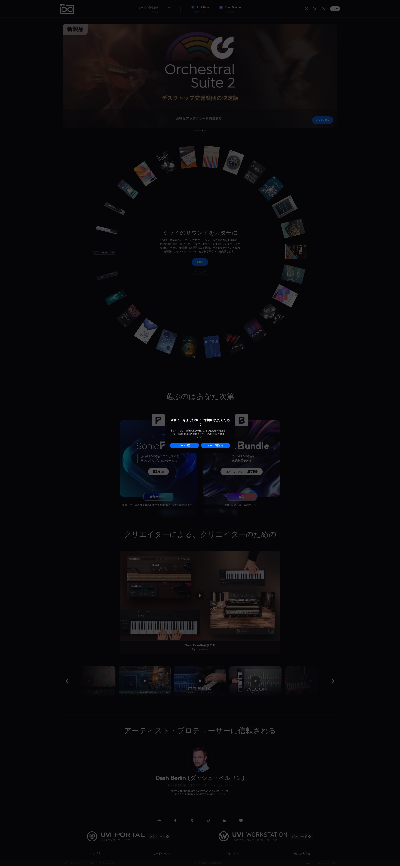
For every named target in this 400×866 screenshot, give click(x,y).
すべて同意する (215, 445)
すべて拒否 (184, 445)
